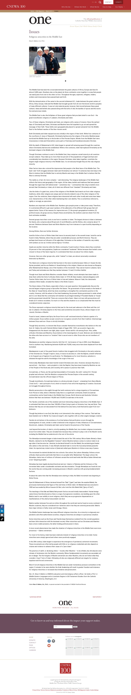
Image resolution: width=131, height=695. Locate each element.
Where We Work (80, 7)
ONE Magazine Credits (83, 690)
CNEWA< (16, 6)
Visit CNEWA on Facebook (49, 641)
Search (100, 2)
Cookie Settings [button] (94, 690)
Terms (73, 692)
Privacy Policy (36, 690)
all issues (74, 607)
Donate (119, 2)
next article (97, 597)
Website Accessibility (56, 690)
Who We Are (65, 7)
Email (2, 515)
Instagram (77, 636)
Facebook (2, 507)
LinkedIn (2, 511)
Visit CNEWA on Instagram (53, 641)
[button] (70, 642)
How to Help (107, 7)
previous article (35, 597)
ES (96, 2)
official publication (93, 19)
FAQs (31, 645)
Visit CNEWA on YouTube (49, 645)
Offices (32, 648)
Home (32, 11)
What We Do (94, 7)
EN (93, 2)
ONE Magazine (40, 11)
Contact (108, 2)
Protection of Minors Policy (69, 690)
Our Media (119, 7)
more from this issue (61, 607)
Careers (32, 650)
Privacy (69, 692)
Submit (75, 626)
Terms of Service (45, 690)
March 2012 (49, 11)
